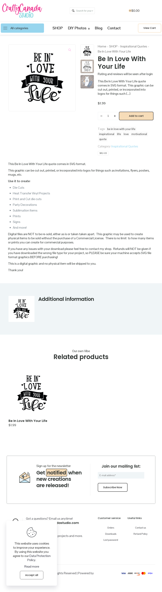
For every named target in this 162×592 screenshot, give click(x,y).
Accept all (31, 575)
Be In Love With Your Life (28, 421)
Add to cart (136, 116)
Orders (110, 527)
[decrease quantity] (101, 116)
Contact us (140, 527)
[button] (70, 50)
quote (102, 139)
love (126, 134)
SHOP (113, 46)
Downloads (110, 533)
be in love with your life (121, 129)
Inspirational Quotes (133, 46)
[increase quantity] (115, 116)
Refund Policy (140, 533)
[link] (32, 393)
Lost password (110, 539)
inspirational (106, 134)
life (119, 134)
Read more (31, 566)
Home (102, 46)
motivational (139, 134)
